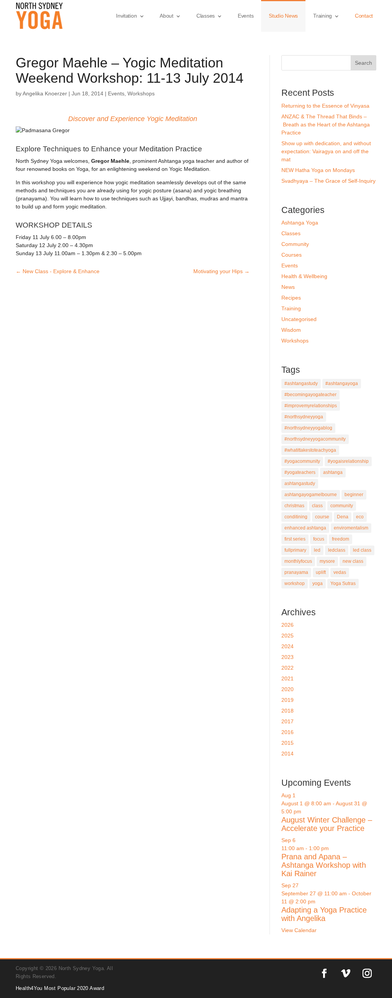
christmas (294, 505)
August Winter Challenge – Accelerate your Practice (326, 824)
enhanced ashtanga (305, 528)
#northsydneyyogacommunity (315, 439)
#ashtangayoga (341, 383)
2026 (287, 625)
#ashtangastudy (301, 383)
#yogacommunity (302, 461)
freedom (340, 539)
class (317, 505)
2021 (287, 678)
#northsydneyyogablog (308, 428)
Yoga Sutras (343, 583)
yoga (317, 583)
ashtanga (333, 472)
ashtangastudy (299, 483)
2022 (287, 668)
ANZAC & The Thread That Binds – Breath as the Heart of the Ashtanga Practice (325, 124)
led (317, 550)
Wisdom (291, 330)
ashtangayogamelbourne (310, 494)
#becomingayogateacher (310, 394)
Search (363, 63)
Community (295, 244)
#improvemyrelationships (310, 405)
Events (245, 16)
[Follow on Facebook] (324, 973)
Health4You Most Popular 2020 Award (60, 988)
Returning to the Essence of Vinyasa (325, 106)
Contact (364, 16)
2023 (287, 657)
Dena (342, 516)
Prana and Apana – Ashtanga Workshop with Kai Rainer (323, 865)
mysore (327, 561)
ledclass (336, 550)
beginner (354, 494)
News (288, 287)
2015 (287, 743)
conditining (295, 516)
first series (294, 539)
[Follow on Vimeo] (345, 973)
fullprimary (295, 550)
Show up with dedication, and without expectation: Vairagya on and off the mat (326, 151)
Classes (205, 16)
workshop (294, 583)
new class (353, 561)
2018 (287, 711)
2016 (287, 732)
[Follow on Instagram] (367, 973)
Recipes (291, 298)
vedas (339, 572)
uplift (321, 572)
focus (318, 539)
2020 (287, 689)
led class (362, 550)
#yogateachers (299, 472)
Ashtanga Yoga (299, 223)
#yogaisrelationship (348, 461)
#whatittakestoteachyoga (310, 450)
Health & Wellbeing (304, 276)
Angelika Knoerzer (45, 93)
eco (360, 516)
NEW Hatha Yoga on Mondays (318, 170)
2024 (287, 646)
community (341, 505)
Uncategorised (299, 319)
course (322, 516)
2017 (287, 721)
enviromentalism (351, 528)
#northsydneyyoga (303, 417)
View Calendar (299, 930)
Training (322, 16)
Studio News (283, 16)
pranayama (296, 572)
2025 (287, 636)
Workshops (141, 93)
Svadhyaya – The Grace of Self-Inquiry (328, 181)
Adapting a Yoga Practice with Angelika (324, 914)
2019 (287, 700)
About (166, 16)
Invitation (126, 16)
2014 (287, 754)
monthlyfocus (298, 561)
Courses (291, 255)
